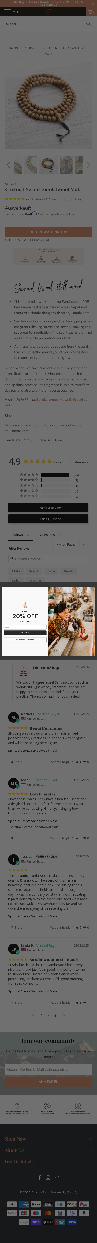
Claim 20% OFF (25, 633)
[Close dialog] (92, 589)
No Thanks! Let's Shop (25, 640)
